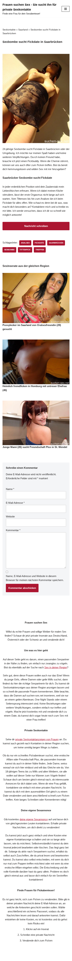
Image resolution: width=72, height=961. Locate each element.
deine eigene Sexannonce (34, 819)
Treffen (39, 250)
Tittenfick (25, 250)
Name (10, 489)
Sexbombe (9, 250)
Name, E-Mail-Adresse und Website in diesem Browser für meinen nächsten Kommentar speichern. (35, 578)
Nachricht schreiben (36, 226)
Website (10, 516)
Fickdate (39, 243)
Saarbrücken (56, 243)
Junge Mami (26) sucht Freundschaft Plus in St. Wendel (35, 447)
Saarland (23, 29)
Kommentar (13, 530)
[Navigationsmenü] (65, 9)
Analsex (25, 243)
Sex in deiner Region (55, 667)
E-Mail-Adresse (15, 502)
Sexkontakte (9, 29)
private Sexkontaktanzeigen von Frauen (37, 739)
